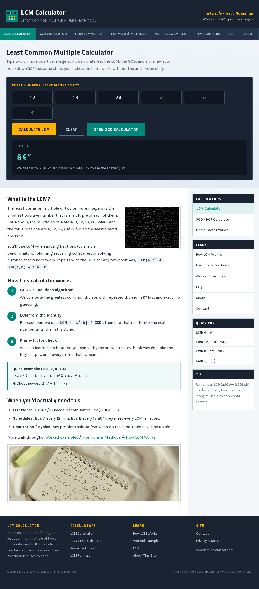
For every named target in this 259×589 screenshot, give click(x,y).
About (248, 33)
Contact (202, 308)
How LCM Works (89, 33)
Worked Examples (170, 33)
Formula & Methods (129, 33)
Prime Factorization (212, 230)
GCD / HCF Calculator (213, 219)
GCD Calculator (53, 33)
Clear (72, 129)
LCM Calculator (18, 33)
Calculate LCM (34, 129)
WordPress (206, 571)
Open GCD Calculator (116, 129)
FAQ (231, 33)
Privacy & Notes (208, 541)
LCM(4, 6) (205, 332)
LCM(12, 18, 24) (211, 342)
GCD (91, 260)
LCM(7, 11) (206, 360)
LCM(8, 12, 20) (210, 351)
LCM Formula (80, 555)
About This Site (145, 555)
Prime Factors (207, 33)
